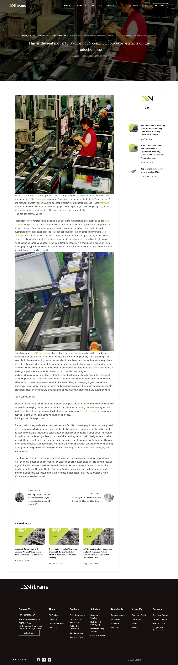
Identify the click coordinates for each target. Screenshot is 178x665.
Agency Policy (159, 623)
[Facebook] (38, 660)
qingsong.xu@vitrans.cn (29, 619)
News (134, 627)
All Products (54, 615)
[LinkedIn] (44, 660)
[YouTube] (49, 660)
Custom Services (97, 635)
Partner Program (160, 619)
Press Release (100, 56)
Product (79, 5)
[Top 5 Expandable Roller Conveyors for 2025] (133, 171)
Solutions (96, 5)
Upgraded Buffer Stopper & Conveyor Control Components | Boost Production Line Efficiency (28, 552)
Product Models (118, 615)
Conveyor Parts (76, 637)
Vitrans (138, 660)
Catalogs (115, 623)
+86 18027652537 (27, 615)
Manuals (115, 627)
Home (67, 5)
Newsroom (87, 56)
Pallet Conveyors (77, 615)
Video (134, 623)
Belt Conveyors (76, 633)
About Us (53, 627)
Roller (39, 353)
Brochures (115, 619)
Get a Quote (29, 633)
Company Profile (139, 615)
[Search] (146, 6)
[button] (134, 5)
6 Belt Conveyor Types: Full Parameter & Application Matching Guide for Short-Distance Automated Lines (152, 151)
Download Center (56, 623)
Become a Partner (161, 615)
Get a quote (159, 5)
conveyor (104, 203)
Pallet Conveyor (91, 411)
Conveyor (40, 199)
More (109, 5)
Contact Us (137, 619)
